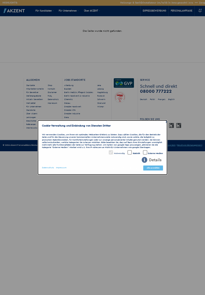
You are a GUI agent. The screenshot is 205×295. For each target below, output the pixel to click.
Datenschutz (48, 168)
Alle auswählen (153, 168)
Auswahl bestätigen (131, 168)
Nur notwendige (108, 168)
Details (155, 160)
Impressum (61, 168)
